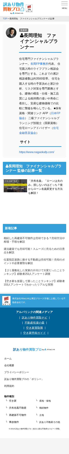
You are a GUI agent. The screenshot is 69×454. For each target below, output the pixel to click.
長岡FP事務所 (39, 63)
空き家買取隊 (34, 327)
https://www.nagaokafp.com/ (36, 152)
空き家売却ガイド (34, 332)
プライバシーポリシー (16, 372)
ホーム (8, 358)
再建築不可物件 (17, 415)
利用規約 (9, 386)
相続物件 (43, 408)
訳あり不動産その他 (49, 422)
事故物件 (14, 422)
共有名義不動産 (17, 407)
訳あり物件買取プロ (27, 349)
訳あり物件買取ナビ (34, 317)
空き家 (12, 400)
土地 (41, 415)
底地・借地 (45, 400)
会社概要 (9, 365)
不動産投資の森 (34, 322)
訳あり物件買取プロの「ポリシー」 (24, 379)
